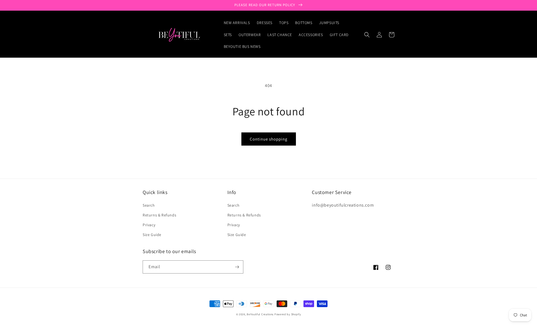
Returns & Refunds (159, 215)
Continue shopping (269, 139)
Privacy (149, 224)
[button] (367, 35)
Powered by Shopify (287, 314)
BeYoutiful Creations (260, 314)
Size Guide (152, 234)
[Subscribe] (237, 267)
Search (149, 205)
